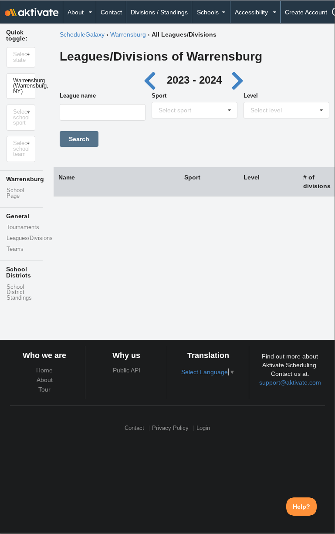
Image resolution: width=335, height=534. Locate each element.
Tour (44, 389)
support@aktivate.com (290, 382)
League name (78, 95)
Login (203, 428)
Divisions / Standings (159, 12)
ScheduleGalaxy (82, 34)
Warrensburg (128, 34)
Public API (126, 370)
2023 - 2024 (194, 80)
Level (251, 95)
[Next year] (238, 80)
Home (44, 370)
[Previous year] (152, 80)
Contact (111, 12)
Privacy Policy (170, 428)
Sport (159, 95)
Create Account (306, 12)
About (45, 379)
